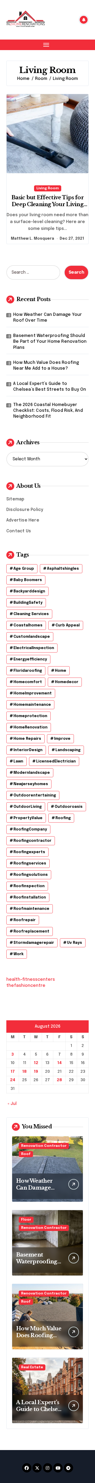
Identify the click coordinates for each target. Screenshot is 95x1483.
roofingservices (29, 863)
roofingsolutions (30, 875)
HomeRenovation (30, 727)
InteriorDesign (27, 750)
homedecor (66, 682)
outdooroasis (69, 807)
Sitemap (15, 499)
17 (13, 1072)
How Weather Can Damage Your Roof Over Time (47, 317)
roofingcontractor (32, 841)
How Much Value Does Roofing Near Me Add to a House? (46, 365)
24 (12, 1080)
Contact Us (18, 531)
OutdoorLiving (27, 807)
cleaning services (31, 614)
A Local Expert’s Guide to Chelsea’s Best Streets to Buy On (49, 386)
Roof (26, 1154)
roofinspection (29, 886)
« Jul (12, 1104)
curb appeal (67, 625)
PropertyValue (27, 818)
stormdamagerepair (33, 943)
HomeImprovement (32, 693)
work (18, 954)
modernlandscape (31, 773)
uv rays (74, 943)
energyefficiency (30, 659)
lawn (18, 761)
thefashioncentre (25, 985)
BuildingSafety (27, 603)
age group (23, 569)
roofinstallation (29, 897)
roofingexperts (29, 852)
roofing (63, 818)
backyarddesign (29, 591)
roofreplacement (31, 931)
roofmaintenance (31, 909)
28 (59, 1080)
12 (36, 1063)
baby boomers (27, 580)
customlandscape (31, 637)
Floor (26, 1219)
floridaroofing (27, 671)
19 (36, 1072)
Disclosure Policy (24, 510)
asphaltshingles (63, 569)
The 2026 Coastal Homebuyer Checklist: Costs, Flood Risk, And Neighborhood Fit (48, 411)
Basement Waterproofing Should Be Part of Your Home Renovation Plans (50, 342)
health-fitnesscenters (30, 979)
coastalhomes (27, 625)
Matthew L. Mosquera (32, 238)
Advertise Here (22, 520)
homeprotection (30, 716)
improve (62, 739)
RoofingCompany (30, 829)
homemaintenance (32, 705)
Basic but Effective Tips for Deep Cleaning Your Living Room (47, 204)
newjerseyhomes (30, 784)
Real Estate (32, 1367)
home (60, 671)
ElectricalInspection (33, 648)
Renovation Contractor (43, 1146)
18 (24, 1072)
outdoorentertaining (34, 795)
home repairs (27, 739)
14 (59, 1063)
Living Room (47, 188)
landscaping (67, 750)
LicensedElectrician (56, 761)
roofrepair (24, 920)
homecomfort (27, 682)
